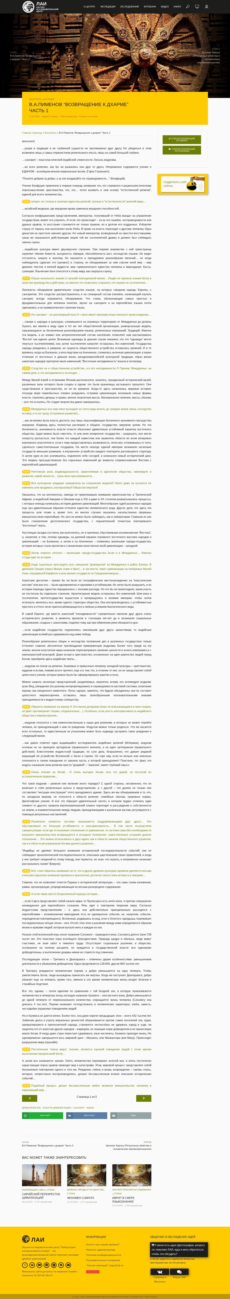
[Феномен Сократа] (86, 1175)
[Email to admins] (68, 1265)
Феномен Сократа (80, 1198)
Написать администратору (100, 1249)
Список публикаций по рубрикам (183, 150)
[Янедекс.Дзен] (54, 1265)
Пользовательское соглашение (103, 1260)
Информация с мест (33, 1190)
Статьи (51, 1190)
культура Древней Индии (57, 1108)
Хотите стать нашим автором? (103, 1244)
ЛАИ (41, 4)
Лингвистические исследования (131, 1190)
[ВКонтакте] (32, 1265)
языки (90, 1108)
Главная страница (32, 132)
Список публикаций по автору (183, 139)
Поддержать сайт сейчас (175, 184)
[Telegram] (46, 1265)
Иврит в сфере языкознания (123, 1200)
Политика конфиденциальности (103, 1255)
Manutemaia (151, 1297)
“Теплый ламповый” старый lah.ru (104, 1265)
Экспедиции (107, 6)
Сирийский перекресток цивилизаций (41, 1196)
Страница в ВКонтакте (160, 1279)
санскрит (78, 1108)
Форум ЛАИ (179, 1277)
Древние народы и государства (85, 1190)
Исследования (129, 6)
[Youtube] (39, 1265)
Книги (177, 6)
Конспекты (35, 99)
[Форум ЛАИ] (61, 1265)
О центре (89, 6)
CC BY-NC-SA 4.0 (43, 1275)
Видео (165, 6)
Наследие (49, 99)
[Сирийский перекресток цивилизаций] (41, 1175)
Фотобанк (150, 6)
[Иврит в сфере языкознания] (131, 1175)
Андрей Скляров (50, 116)
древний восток (31, 1108)
